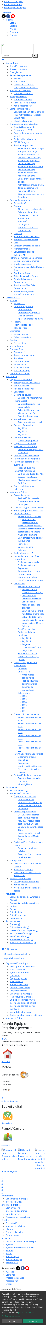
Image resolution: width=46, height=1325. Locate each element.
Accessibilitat (12, 1280)
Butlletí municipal (14, 1259)
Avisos (9, 1253)
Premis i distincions (15, 1232)
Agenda (9, 1244)
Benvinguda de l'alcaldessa (23, 966)
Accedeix (6, 1061)
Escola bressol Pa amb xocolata (26, 1158)
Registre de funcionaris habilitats (26, 1015)
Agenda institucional (14, 958)
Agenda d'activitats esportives (20, 1247)
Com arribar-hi (13, 1207)
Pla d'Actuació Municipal (21, 996)
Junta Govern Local (19, 984)
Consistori (15, 975)
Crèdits (9, 1284)
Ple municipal (16, 981)
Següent (14, 1101)
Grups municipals (18, 990)
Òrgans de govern (18, 978)
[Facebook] (8, 16)
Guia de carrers (13, 1214)
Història (9, 1229)
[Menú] (3, 60)
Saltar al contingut (13, 4)
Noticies (9, 1250)
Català (13, 22)
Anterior (6, 1101)
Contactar (6, 12)
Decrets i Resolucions (20, 987)
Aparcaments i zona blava (18, 1217)
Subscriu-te (7, 1123)
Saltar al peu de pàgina (15, 7)
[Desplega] (21, 949)
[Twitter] (4, 16)
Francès (13, 35)
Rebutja (12, 1321)
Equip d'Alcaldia (17, 969)
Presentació (11, 1223)
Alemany (14, 32)
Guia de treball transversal (22, 999)
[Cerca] (35, 56)
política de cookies (26, 1312)
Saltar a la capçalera (13, 1)
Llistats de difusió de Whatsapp (21, 1241)
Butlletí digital (12, 1256)
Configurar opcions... (11, 1316)
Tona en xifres (12, 1235)
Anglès (13, 29)
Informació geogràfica (16, 1211)
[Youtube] (13, 16)
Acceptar (33, 1321)
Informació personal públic (23, 1002)
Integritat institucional (20, 1012)
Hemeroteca (12, 1262)
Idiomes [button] (9, 19)
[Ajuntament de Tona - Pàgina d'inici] (17, 48)
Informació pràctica (11, 1204)
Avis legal (10, 1271)
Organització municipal (15, 954)
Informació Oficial (14, 1018)
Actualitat (6, 1238)
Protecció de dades (15, 1277)
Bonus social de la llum (9, 1158)
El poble (5, 1220)
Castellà (13, 25)
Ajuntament (13, 949)
